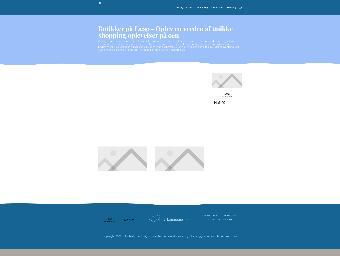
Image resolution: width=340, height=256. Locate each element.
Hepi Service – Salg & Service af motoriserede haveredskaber (140, 118)
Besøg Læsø (183, 8)
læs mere (107, 93)
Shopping (231, 8)
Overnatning (202, 8)
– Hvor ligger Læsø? (201, 236)
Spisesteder (217, 8)
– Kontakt (128, 236)
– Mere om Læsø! (226, 236)
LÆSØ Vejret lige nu (227, 100)
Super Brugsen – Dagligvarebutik (130, 87)
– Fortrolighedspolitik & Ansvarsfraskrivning (161, 236)
